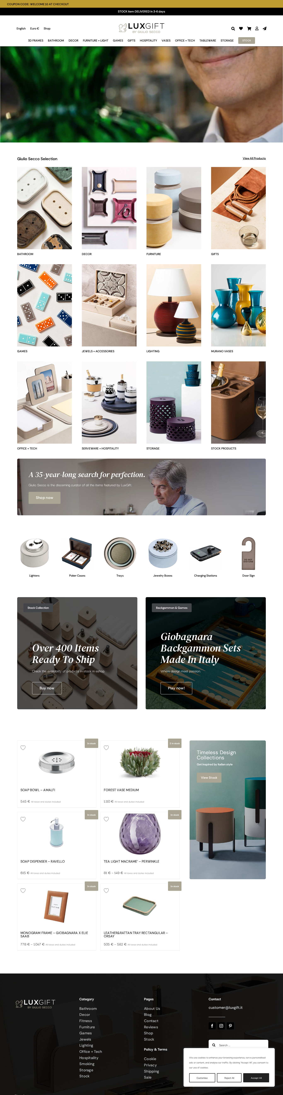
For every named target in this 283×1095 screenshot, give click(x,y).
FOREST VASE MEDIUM (121, 790)
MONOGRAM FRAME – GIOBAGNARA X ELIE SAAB (54, 934)
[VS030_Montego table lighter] (34, 538)
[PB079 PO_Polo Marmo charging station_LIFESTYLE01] (206, 538)
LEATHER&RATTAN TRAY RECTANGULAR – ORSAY (136, 934)
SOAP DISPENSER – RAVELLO (43, 861)
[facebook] (212, 1025)
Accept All (256, 1078)
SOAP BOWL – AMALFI (38, 790)
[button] (233, 28)
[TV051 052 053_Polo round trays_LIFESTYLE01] (120, 538)
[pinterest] (230, 1025)
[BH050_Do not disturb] (248, 538)
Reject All (229, 1078)
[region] (229, 1067)
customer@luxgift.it (226, 1007)
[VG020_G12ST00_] (77, 538)
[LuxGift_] (141, 22)
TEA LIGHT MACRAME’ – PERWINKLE (131, 861)
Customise (202, 1078)
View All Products (254, 158)
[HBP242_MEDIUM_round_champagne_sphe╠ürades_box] (163, 538)
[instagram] (221, 1025)
